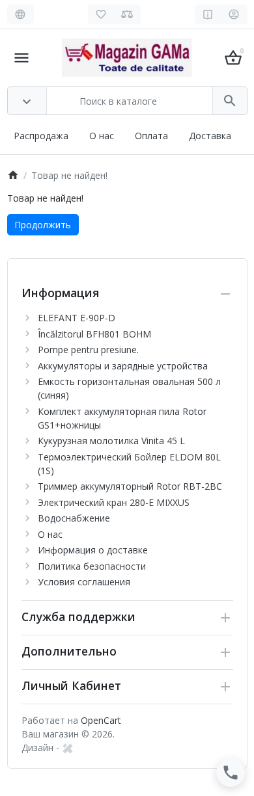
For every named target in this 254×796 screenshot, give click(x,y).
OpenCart (101, 720)
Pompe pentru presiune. (88, 349)
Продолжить (42, 225)
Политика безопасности (92, 566)
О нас (101, 135)
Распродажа (41, 135)
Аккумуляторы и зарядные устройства (123, 366)
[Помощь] (208, 14)
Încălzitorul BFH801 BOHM (94, 334)
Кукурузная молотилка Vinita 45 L (111, 440)
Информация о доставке (93, 550)
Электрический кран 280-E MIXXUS (114, 502)
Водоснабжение (74, 518)
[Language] (20, 14)
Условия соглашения (84, 582)
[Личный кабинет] (234, 14)
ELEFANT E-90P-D (76, 318)
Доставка (210, 135)
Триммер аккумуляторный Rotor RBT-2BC (130, 486)
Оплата (151, 135)
